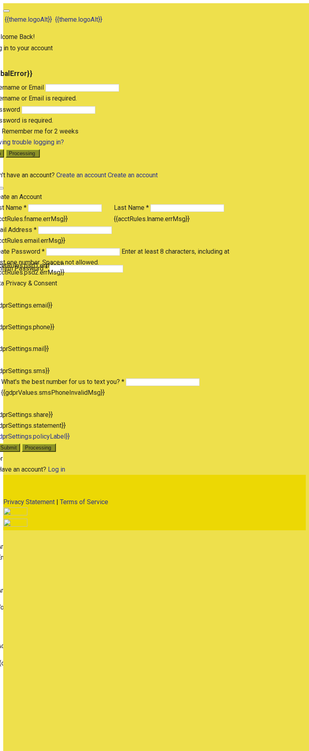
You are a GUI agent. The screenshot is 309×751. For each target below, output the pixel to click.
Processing (23, 153)
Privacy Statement (29, 502)
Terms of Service (84, 502)
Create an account (81, 175)
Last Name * (131, 207)
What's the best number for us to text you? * (62, 382)
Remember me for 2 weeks (40, 131)
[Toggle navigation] (6, 11)
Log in (56, 469)
